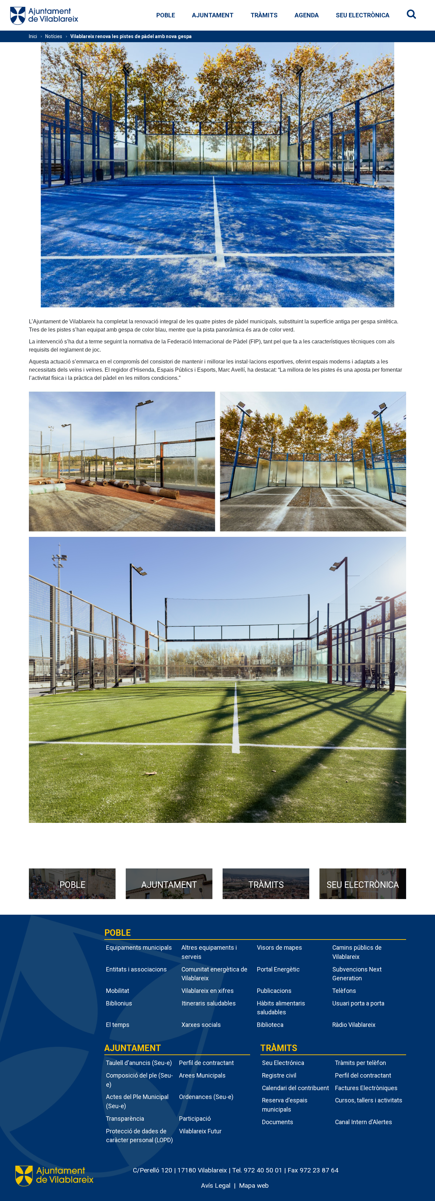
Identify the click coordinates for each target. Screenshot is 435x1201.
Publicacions (274, 990)
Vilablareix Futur (200, 1131)
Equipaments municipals (139, 947)
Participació (195, 1118)
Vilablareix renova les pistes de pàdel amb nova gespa (131, 36)
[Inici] (44, 15)
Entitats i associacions (136, 969)
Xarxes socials (201, 1024)
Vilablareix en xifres (207, 990)
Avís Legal (215, 1185)
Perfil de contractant (206, 1062)
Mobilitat (117, 990)
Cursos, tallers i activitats (368, 1100)
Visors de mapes (279, 947)
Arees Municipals (202, 1075)
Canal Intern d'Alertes (363, 1122)
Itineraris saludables (208, 1003)
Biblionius (119, 1003)
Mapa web (254, 1185)
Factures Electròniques (366, 1088)
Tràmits (264, 15)
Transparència (125, 1118)
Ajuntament (212, 15)
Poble (165, 15)
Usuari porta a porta (358, 1003)
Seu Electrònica (362, 15)
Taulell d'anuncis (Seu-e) (139, 1062)
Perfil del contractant (363, 1075)
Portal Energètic (278, 969)
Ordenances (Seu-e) (206, 1096)
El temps (117, 1024)
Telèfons (344, 990)
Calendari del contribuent (295, 1088)
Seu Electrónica (283, 1062)
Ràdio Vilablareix (354, 1024)
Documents (277, 1122)
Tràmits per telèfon (360, 1062)
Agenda (307, 15)
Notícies (53, 36)
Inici (33, 36)
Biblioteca (270, 1024)
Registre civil (279, 1075)
